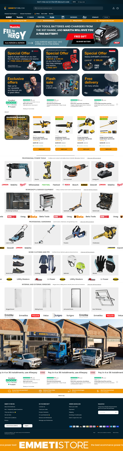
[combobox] (68, 8)
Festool (21, 185)
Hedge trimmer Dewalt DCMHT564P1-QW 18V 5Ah (107, 138)
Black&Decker (55, 248)
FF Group (31, 248)
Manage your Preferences (46, 420)
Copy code (82, 2)
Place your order (73, 406)
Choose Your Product (11, 13)
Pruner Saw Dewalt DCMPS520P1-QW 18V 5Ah (84, 138)
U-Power (36, 279)
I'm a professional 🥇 (44, 415)
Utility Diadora (8, 279)
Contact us (42, 406)
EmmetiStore (10, 432)
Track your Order (43, 409)
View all (6, 112)
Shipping (71, 412)
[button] (117, 8)
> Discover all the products (94, 158)
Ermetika (44, 315)
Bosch (41, 185)
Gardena (9, 248)
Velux (67, 315)
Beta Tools (31, 216)
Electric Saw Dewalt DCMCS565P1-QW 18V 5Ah (40, 138)
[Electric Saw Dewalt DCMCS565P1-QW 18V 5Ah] (42, 125)
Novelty (51, 13)
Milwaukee (96, 185)
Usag (9, 216)
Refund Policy (115, 432)
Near (94, 432)
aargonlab (12, 433)
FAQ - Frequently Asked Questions (13, 409)
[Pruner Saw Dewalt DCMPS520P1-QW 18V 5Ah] (86, 125)
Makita (76, 185)
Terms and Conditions (10, 417)
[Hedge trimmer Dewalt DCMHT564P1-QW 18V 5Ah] (108, 125)
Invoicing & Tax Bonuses (75, 415)
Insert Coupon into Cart (75, 417)
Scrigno (16, 315)
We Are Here (8, 415)
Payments (71, 409)
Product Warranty (43, 412)
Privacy (6, 420)
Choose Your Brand (25, 13)
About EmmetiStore (10, 406)
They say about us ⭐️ (10, 412)
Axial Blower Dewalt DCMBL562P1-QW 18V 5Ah (62, 138)
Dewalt (58, 185)
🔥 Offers (37, 13)
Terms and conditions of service (104, 432)
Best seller (44, 13)
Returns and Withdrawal (45, 417)
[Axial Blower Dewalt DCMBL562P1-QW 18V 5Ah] (64, 125)
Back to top (61, 395)
